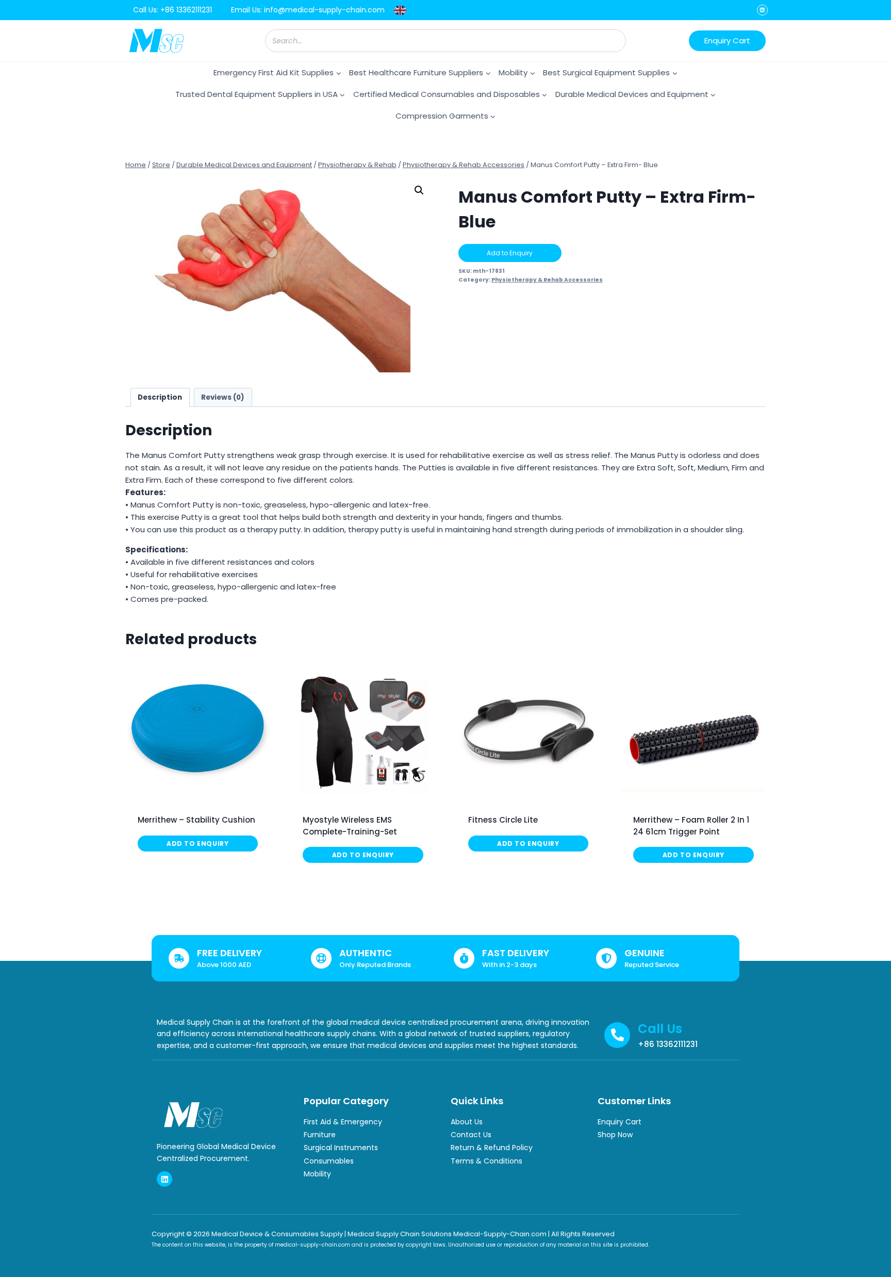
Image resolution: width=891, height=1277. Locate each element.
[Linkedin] (762, 10)
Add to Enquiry (510, 253)
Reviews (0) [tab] (222, 397)
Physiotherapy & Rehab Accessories (547, 280)
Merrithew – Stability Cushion (196, 819)
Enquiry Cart (727, 40)
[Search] (613, 40)
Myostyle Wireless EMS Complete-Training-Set (350, 825)
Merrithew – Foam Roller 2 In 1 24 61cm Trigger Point (691, 825)
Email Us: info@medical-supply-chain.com (308, 10)
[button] (419, 190)
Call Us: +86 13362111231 (172, 10)
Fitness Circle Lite (503, 819)
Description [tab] (160, 397)
